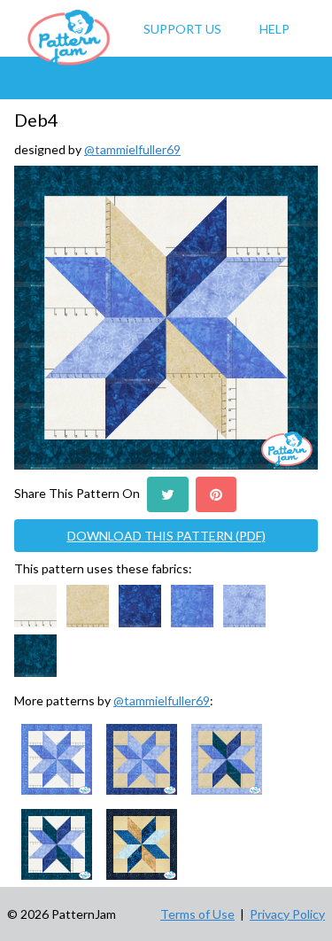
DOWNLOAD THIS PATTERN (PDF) (166, 535)
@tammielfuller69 (132, 149)
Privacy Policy (287, 914)
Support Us (182, 28)
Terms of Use (197, 914)
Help (274, 28)
